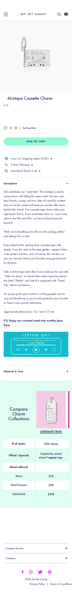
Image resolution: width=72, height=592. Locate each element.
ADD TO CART (36, 141)
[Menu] (6, 14)
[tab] (36, 275)
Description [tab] (10, 183)
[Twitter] (40, 571)
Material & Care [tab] (13, 371)
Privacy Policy (37, 584)
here (7, 325)
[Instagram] (31, 571)
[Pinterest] (50, 571)
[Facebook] (22, 571)
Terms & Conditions (61, 584)
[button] (65, 7)
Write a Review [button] (21, 526)
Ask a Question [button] (52, 526)
